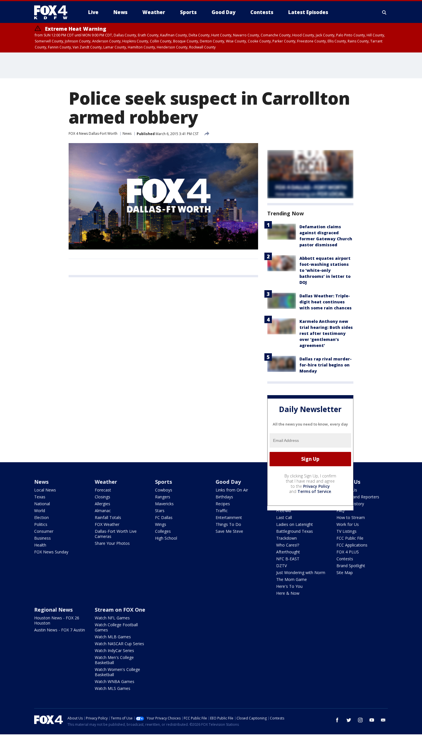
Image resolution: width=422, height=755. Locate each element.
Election (41, 517)
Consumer (43, 531)
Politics (40, 524)
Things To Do (228, 524)
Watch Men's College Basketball (114, 660)
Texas (39, 497)
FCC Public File (349, 538)
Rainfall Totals (108, 517)
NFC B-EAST (287, 558)
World (39, 510)
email (383, 720)
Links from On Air (232, 490)
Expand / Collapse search (384, 12)
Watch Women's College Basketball (117, 672)
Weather (106, 481)
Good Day (228, 481)
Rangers (162, 497)
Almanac (103, 510)
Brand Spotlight (350, 565)
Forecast (103, 490)
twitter (348, 720)
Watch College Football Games (116, 627)
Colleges (163, 531)
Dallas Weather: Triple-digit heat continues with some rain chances (325, 302)
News (127, 133)
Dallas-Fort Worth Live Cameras (116, 533)
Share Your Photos (112, 543)
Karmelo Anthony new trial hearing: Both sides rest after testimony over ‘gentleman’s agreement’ (326, 333)
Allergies (102, 503)
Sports (163, 481)
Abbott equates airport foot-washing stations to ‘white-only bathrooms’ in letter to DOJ (325, 270)
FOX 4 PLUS (347, 552)
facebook (337, 720)
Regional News (53, 609)
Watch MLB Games (113, 636)
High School (166, 538)
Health (40, 545)
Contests (344, 558)
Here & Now (287, 593)
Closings (102, 497)
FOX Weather (107, 524)
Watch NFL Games (112, 618)
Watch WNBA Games (114, 681)
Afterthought (288, 552)
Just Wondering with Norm (300, 572)
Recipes (223, 503)
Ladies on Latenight (294, 524)
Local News (45, 490)
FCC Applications (351, 545)
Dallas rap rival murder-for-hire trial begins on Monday (325, 365)
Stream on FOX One (120, 609)
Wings (160, 524)
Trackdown (286, 538)
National (42, 503)
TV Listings (346, 531)
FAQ (340, 510)
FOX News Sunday (51, 552)
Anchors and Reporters (357, 497)
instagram (360, 720)
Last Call (284, 517)
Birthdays (224, 497)
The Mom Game (291, 579)
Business (42, 538)
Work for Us (347, 524)
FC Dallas (164, 517)
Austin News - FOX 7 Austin (59, 630)
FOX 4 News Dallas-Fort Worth (93, 133)
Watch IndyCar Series (114, 650)
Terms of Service (314, 491)
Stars (159, 510)
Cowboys (163, 490)
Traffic (222, 510)
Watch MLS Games (112, 688)
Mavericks (164, 503)
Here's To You (289, 586)
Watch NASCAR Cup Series (119, 643)
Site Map (344, 572)
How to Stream (350, 517)
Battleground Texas (294, 531)
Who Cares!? (287, 545)
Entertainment (229, 517)
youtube (371, 720)
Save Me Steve (229, 531)
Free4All (283, 510)
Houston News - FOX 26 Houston (56, 620)
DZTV (281, 565)
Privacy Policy (316, 486)
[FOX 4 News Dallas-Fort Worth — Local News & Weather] (53, 12)
